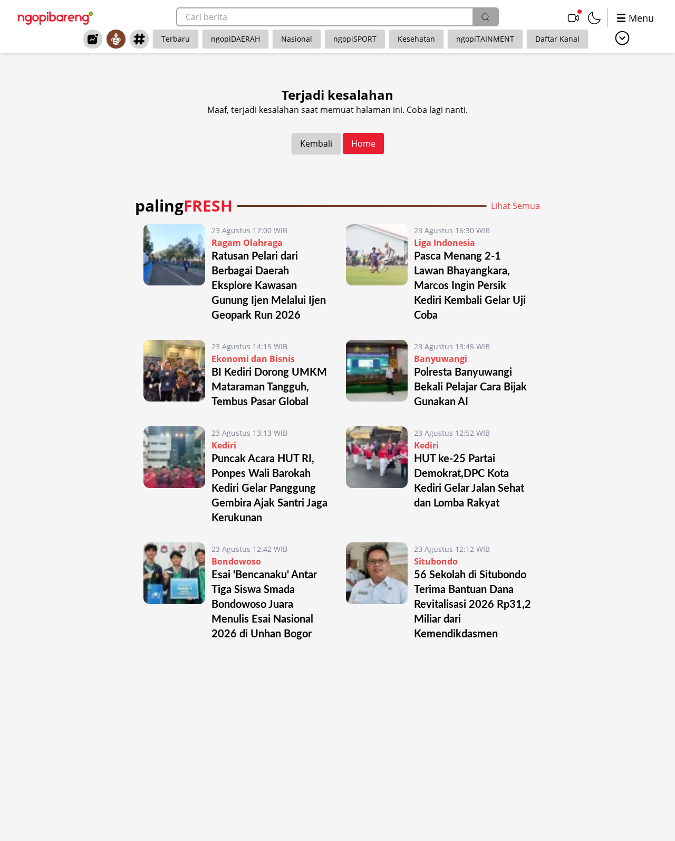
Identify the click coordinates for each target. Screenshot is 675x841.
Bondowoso (236, 561)
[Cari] (485, 16)
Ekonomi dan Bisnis (253, 359)
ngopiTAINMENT (485, 39)
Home (363, 143)
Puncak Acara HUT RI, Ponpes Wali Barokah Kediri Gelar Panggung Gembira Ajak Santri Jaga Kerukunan (269, 488)
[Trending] (92, 39)
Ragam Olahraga (247, 243)
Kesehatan (416, 39)
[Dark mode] (594, 17)
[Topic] (139, 39)
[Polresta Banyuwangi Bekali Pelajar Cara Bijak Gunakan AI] (377, 374)
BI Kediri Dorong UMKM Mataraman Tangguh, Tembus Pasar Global (269, 387)
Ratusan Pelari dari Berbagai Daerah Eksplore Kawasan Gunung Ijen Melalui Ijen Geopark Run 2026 (268, 286)
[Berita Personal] (116, 39)
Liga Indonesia (444, 243)
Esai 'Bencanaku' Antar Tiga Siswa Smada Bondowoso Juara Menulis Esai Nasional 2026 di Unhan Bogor (264, 604)
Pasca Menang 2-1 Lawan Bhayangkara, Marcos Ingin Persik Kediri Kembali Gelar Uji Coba (470, 286)
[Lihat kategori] (622, 38)
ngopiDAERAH (235, 39)
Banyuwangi (440, 359)
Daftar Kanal (557, 39)
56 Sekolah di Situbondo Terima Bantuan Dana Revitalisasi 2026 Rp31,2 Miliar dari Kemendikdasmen (472, 604)
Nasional (296, 39)
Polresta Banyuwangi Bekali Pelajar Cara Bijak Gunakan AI (470, 387)
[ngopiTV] (573, 17)
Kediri (223, 445)
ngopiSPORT (355, 39)
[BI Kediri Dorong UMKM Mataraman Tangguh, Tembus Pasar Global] (174, 374)
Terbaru (175, 39)
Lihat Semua (515, 206)
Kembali (316, 143)
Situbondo (436, 561)
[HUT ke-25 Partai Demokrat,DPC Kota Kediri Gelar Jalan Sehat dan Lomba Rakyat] (377, 475)
